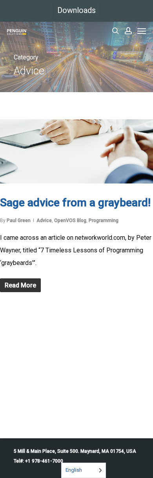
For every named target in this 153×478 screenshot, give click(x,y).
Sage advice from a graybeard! (75, 202)
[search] (115, 31)
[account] (128, 31)
